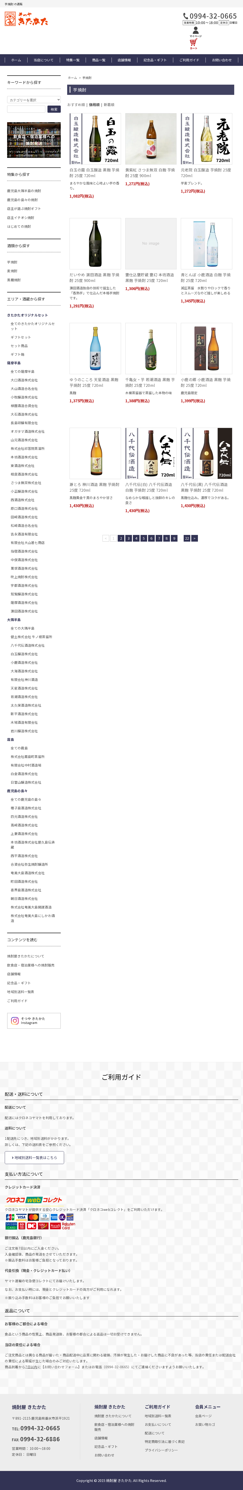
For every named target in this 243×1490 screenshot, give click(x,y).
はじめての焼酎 (19, 226)
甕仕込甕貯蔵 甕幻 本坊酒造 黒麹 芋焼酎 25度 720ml (149, 277)
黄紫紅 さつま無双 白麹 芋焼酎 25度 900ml (150, 172)
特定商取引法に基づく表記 (165, 1441)
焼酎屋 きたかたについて (113, 1415)
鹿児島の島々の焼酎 (22, 199)
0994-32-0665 (116, 1366)
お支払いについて (158, 1424)
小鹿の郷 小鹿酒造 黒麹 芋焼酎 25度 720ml (206, 382)
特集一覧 (72, 60)
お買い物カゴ (205, 1424)
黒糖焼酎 (14, 279)
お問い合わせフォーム (61, 1366)
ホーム (16, 60)
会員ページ (203, 1415)
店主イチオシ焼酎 (20, 217)
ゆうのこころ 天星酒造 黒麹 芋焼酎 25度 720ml (94, 382)
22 (187, 538)
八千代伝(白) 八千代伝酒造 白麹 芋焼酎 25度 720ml (148, 487)
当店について (44, 60)
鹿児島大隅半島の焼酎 (24, 190)
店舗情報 (124, 60)
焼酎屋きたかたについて (25, 956)
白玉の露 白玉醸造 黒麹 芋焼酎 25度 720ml (94, 172)
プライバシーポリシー (161, 1450)
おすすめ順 (76, 104)
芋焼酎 (87, 77)
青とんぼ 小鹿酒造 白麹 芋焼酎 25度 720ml (206, 277)
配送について (155, 1433)
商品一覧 (98, 60)
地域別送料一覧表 (20, 991)
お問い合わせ (222, 60)
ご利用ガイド (189, 60)
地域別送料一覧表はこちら (35, 1157)
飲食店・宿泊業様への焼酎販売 (31, 965)
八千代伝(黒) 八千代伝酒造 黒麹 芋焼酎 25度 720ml (204, 487)
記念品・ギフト (155, 60)
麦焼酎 (12, 270)
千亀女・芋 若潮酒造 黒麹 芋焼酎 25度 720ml (150, 382)
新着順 (109, 104)
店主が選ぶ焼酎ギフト (24, 208)
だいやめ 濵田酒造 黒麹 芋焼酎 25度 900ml (94, 277)
